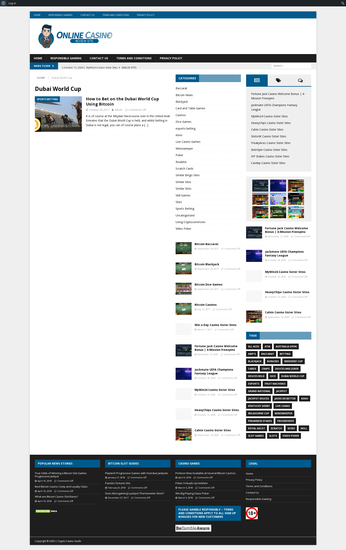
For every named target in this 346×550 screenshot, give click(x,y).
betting (285, 354)
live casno (283, 406)
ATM (267, 346)
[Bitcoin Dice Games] (184, 289)
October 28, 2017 (99, 110)
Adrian (119, 110)
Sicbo (291, 428)
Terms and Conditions (115, 14)
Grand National (259, 391)
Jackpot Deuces (258, 398)
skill (304, 428)
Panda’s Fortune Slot (117, 483)
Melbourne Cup (258, 413)
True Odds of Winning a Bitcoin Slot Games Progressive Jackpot (61, 474)
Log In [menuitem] (12, 3)
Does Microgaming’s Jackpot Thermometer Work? (134, 493)
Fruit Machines (275, 383)
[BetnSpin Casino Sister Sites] (296, 199)
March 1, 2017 (204, 329)
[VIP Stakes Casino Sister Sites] (260, 212)
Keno (179, 135)
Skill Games (183, 195)
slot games (256, 435)
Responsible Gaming (60, 14)
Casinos (181, 115)
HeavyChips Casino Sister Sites (217, 410)
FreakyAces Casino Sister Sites (271, 143)
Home (37, 14)
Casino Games (189, 463)
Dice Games (183, 122)
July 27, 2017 (203, 309)
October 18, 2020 (206, 377)
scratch (276, 428)
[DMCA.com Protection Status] (47, 511)
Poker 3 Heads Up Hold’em (191, 483)
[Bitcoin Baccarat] (184, 248)
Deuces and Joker (287, 368)
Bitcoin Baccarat (206, 244)
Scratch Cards (184, 168)
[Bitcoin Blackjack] (184, 268)
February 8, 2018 (117, 487)
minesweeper (283, 413)
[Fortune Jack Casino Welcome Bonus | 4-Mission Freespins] (184, 350)
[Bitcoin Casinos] (184, 309)
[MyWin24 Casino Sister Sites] (184, 394)
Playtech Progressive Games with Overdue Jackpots (136, 473)
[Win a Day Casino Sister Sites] (184, 329)
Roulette (181, 162)
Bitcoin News (184, 95)
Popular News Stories (55, 463)
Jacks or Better (285, 398)
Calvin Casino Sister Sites (213, 430)
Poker (179, 155)
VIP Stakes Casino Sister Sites (270, 156)
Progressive (285, 421)
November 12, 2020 (207, 354)
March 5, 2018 (185, 487)
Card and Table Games (190, 108)
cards (252, 368)
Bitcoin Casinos (206, 305)
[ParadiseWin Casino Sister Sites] (296, 212)
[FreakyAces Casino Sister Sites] (278, 199)
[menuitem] (3, 3)
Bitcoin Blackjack (207, 264)
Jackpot (281, 391)
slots (273, 435)
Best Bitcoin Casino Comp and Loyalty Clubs (61, 486)
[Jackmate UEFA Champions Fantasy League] (184, 374)
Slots (179, 202)
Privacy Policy (145, 14)
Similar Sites (183, 182)
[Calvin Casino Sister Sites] (184, 434)
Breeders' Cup (293, 361)
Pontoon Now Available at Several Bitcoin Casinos (205, 473)
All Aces (253, 346)
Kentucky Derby (259, 406)
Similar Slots (183, 188)
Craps (266, 368)
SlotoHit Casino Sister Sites (268, 136)
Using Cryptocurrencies (190, 222)
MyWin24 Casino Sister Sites (215, 390)
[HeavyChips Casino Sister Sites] (184, 414)
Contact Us (87, 14)
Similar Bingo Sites (188, 175)
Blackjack (182, 102)
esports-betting (185, 128)
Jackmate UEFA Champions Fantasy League (214, 371)
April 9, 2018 (184, 477)
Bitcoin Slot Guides (123, 463)
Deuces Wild (256, 376)
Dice (273, 376)
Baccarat (181, 88)
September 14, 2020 (208, 434)
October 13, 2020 (206, 394)
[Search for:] (291, 65)
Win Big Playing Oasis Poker (192, 493)
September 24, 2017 (208, 248)
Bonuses (273, 361)
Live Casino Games (188, 142)
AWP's (252, 354)
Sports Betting (185, 208)
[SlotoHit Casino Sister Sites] (260, 199)
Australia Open (286, 346)
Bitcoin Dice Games (208, 284)
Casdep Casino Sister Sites (268, 163)
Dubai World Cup (292, 376)
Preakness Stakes (260, 421)
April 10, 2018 (45, 480)
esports (253, 383)
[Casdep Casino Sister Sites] (278, 212)
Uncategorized (185, 215)
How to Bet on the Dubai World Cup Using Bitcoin (122, 101)
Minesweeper (184, 148)
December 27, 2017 (118, 497)
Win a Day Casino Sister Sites (215, 325)
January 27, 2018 (116, 477)
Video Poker (183, 228)
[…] (146, 125)
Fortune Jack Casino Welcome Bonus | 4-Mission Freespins (216, 348)
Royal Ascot (256, 428)
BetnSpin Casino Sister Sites (269, 150)
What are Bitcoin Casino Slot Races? (56, 496)
